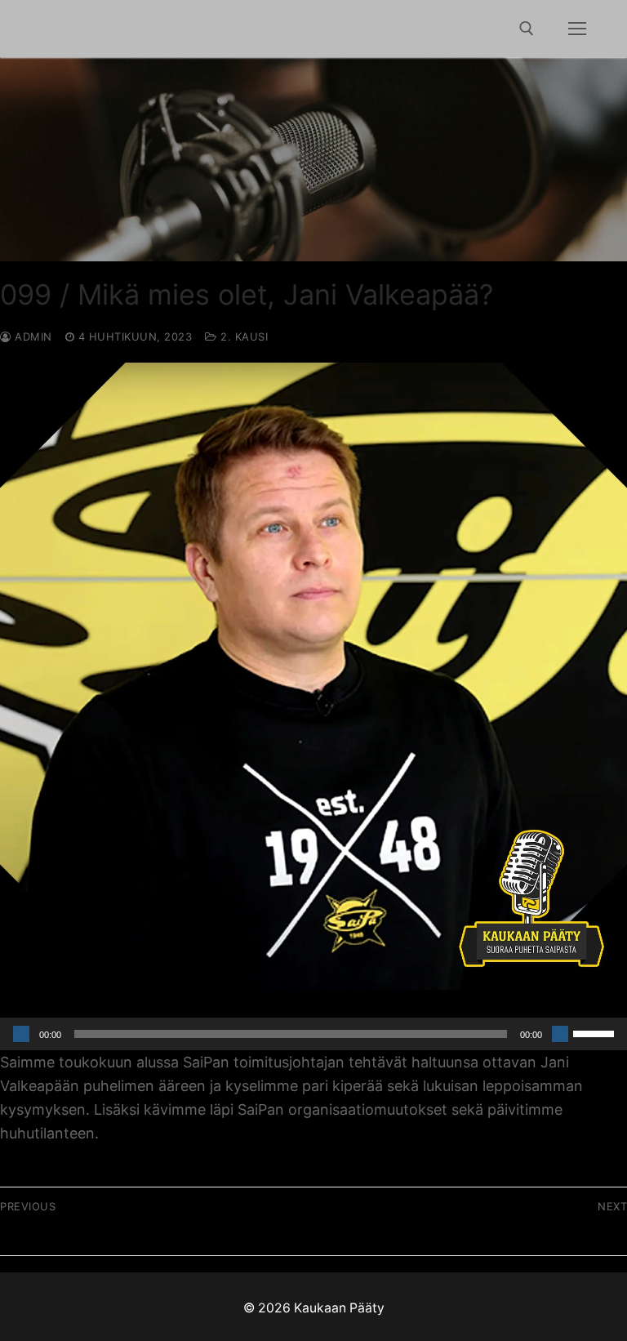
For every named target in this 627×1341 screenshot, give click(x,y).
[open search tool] (526, 28)
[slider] (596, 1032)
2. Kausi (242, 336)
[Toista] (21, 1034)
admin (31, 336)
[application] (313, 1034)
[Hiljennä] (560, 1034)
